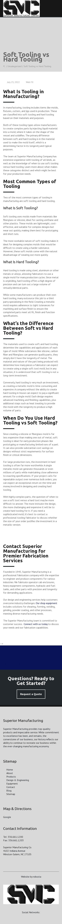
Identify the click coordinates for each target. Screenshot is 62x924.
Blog (8, 790)
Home (9, 769)
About (9, 773)
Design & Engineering (17, 780)
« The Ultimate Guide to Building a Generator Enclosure (26, 654)
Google (7, 817)
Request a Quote (31, 694)
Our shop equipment (46, 603)
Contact (10, 787)
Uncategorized (15, 66)
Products (11, 776)
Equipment (12, 783)
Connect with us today (36, 624)
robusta (37, 876)
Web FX (29, 82)
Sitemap (10, 794)
